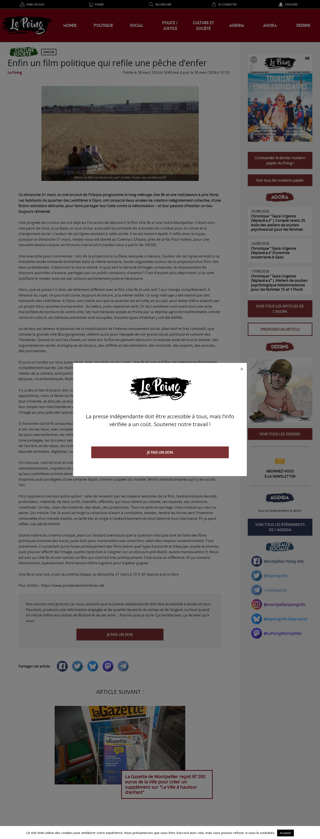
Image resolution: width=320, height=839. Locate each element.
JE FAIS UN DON (160, 452)
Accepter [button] (285, 833)
